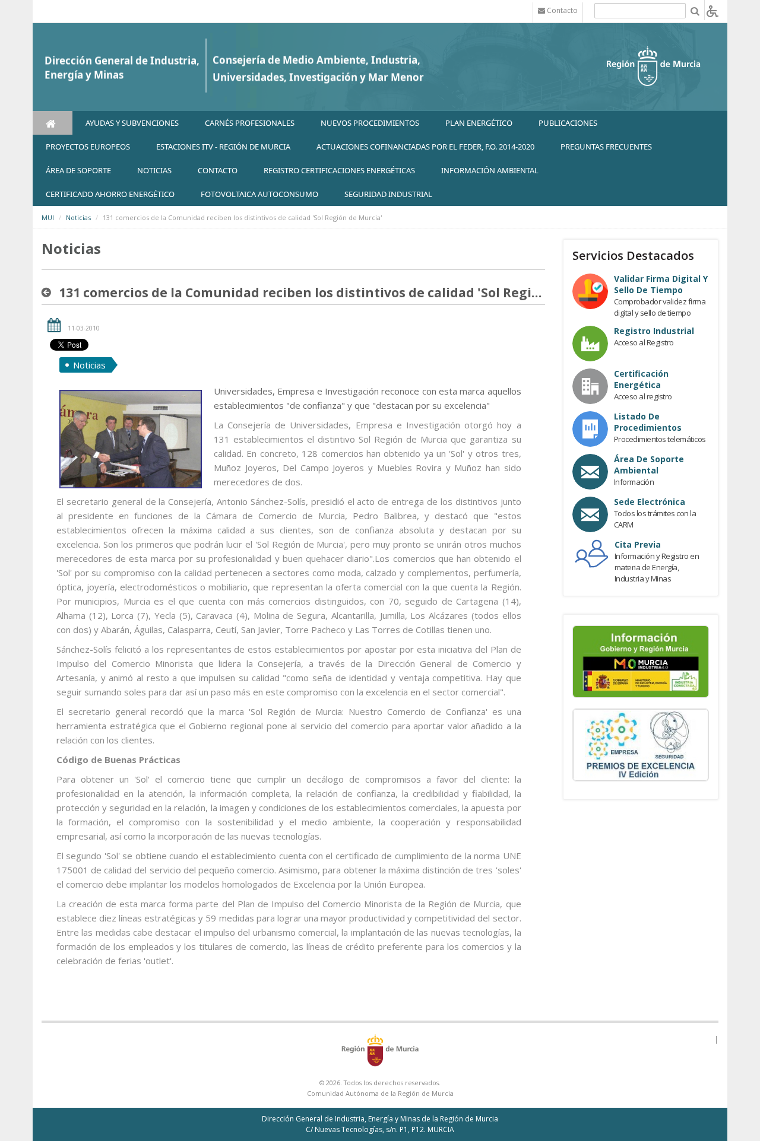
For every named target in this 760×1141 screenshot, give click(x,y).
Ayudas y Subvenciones (132, 122)
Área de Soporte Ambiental (649, 464)
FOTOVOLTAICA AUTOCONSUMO (259, 194)
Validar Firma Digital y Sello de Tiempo (661, 284)
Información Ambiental (490, 170)
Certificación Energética (641, 379)
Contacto (218, 170)
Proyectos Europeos (88, 146)
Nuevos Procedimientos (370, 122)
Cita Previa (638, 544)
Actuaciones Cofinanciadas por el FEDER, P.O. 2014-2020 (425, 146)
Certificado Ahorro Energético (110, 194)
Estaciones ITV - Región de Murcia (223, 146)
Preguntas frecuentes (606, 146)
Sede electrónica (649, 501)
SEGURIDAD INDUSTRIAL (388, 194)
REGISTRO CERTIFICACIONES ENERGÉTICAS (339, 170)
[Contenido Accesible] (712, 10)
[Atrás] (49, 292)
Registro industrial (654, 330)
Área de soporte (78, 170)
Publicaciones (568, 122)
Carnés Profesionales (249, 122)
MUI (48, 217)
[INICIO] (52, 123)
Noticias (78, 217)
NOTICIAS (154, 170)
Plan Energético (478, 122)
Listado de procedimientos (648, 422)
